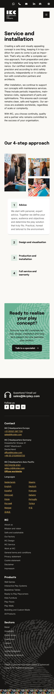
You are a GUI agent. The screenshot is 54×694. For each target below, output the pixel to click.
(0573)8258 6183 (12, 465)
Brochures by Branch (13, 655)
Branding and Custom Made (17, 610)
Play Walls (9, 606)
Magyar (7, 507)
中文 (31, 507)
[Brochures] (40, 4)
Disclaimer (9, 564)
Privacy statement (12, 556)
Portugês (33, 499)
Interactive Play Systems (15, 586)
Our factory (9, 536)
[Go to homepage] (11, 15)
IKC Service (9, 544)
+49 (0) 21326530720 (14, 455)
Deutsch (32, 486)
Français (32, 490)
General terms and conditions (17, 552)
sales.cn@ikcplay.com (14, 468)
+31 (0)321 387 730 (13, 431)
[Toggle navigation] (46, 15)
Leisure (7, 643)
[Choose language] (49, 4)
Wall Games (9, 582)
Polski (7, 499)
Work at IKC (9, 548)
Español (8, 490)
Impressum (9, 568)
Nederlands (9, 482)
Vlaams (32, 482)
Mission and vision (12, 528)
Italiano (32, 495)
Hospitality (9, 631)
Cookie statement (12, 560)
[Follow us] (6, 407)
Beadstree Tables (12, 590)
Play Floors (9, 602)
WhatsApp (13, 4)
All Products (9, 614)
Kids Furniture (10, 598)
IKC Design (9, 540)
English (7, 486)
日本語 (7, 512)
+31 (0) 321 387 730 (19, 4)
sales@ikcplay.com (26, 4)
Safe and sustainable (13, 532)
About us (8, 524)
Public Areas (10, 635)
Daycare (8, 647)
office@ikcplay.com (13, 452)
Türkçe (32, 503)
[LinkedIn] (34, 4)
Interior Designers (12, 651)
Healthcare (9, 639)
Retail (6, 627)
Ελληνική (8, 495)
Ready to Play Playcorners (16, 594)
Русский (8, 503)
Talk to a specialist (25, 348)
